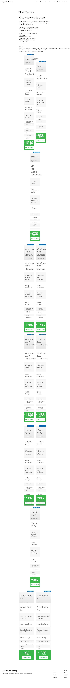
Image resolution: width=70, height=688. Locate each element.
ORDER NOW (29, 147)
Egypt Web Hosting (8, 2)
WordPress (65, 684)
